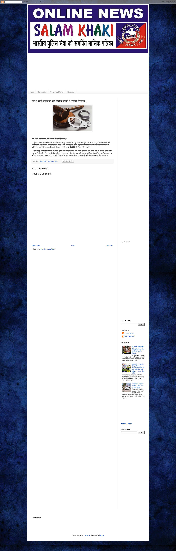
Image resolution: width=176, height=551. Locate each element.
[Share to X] (68, 161)
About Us (70, 92)
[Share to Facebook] (70, 161)
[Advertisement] (88, 69)
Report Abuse (126, 424)
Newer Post (36, 245)
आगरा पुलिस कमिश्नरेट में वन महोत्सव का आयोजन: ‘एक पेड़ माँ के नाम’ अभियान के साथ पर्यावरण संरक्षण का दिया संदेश (138, 369)
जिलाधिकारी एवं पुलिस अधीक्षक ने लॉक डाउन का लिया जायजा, (137, 385)
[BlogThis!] (66, 161)
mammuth (87, 535)
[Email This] (63, 161)
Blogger (101, 535)
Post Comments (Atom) (47, 249)
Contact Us (42, 92)
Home (32, 92)
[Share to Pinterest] (72, 161)
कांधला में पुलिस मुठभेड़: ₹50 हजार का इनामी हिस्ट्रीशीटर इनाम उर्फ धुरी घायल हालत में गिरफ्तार (138, 350)
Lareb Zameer (129, 333)
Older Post (109, 245)
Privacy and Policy (57, 92)
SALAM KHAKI (129, 336)
